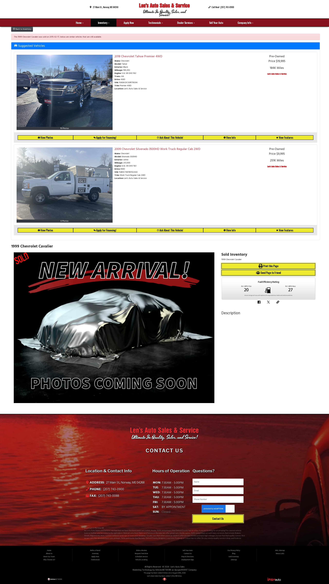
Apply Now (129, 23)
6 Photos (64, 221)
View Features (286, 138)
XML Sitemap (280, 550)
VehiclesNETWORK (163, 570)
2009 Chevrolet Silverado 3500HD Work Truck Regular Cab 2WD (157, 149)
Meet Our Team (49, 556)
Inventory (103, 23)
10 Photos (64, 128)
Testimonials (154, 23)
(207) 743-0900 (113, 489)
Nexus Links (280, 553)
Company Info (245, 23)
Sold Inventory (234, 556)
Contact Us (218, 519)
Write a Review (141, 550)
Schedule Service (141, 556)
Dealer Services (185, 23)
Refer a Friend (95, 550)
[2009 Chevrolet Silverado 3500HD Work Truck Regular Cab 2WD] (65, 183)
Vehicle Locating (141, 559)
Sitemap (234, 559)
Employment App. (187, 559)
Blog (233, 553)
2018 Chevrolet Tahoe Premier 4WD (138, 56)
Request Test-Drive (141, 553)
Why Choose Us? (49, 559)
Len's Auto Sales (178, 567)
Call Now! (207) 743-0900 (223, 7)
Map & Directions (187, 556)
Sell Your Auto (216, 23)
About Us (49, 553)
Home (79, 23)
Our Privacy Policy (233, 550)
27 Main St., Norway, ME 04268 (105, 7)
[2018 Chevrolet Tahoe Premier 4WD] (65, 91)
